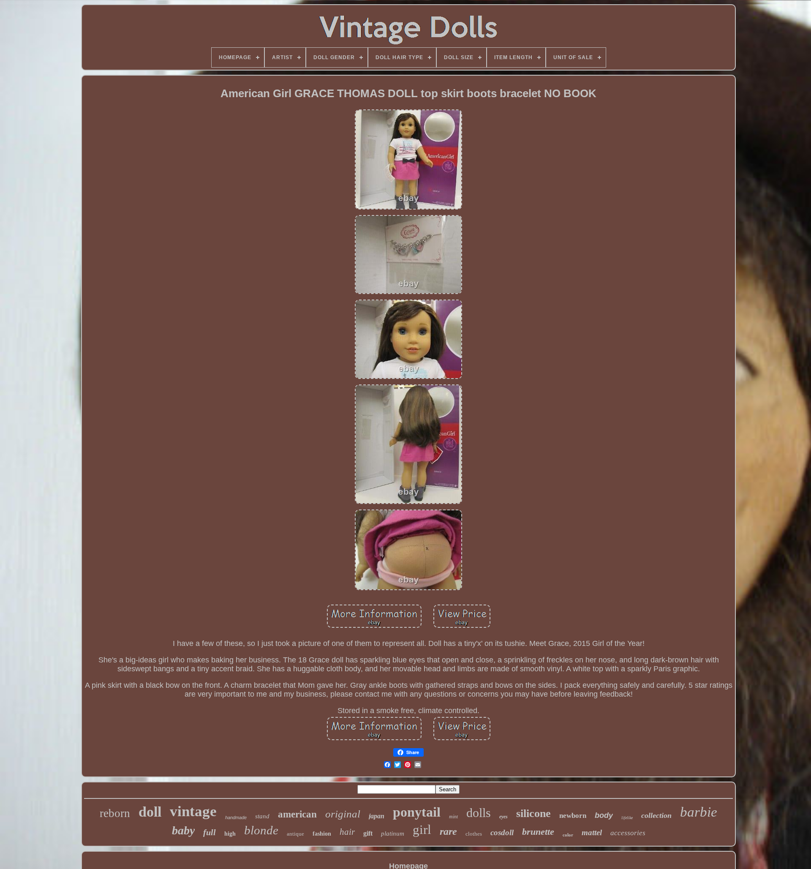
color (568, 834)
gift (368, 833)
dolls (478, 813)
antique (295, 834)
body (604, 815)
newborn (572, 816)
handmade (236, 817)
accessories (627, 833)
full (209, 832)
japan (376, 816)
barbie (698, 812)
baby (183, 830)
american (297, 814)
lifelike (627, 817)
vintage (193, 811)
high (230, 834)
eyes (503, 817)
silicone (533, 813)
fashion (322, 834)
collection (656, 815)
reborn (115, 813)
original (342, 814)
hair (347, 832)
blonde (261, 830)
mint (453, 817)
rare (448, 831)
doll (150, 812)
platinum (392, 833)
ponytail (417, 812)
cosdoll (502, 832)
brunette (538, 831)
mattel (592, 832)
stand (262, 816)
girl (422, 829)
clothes (473, 834)
